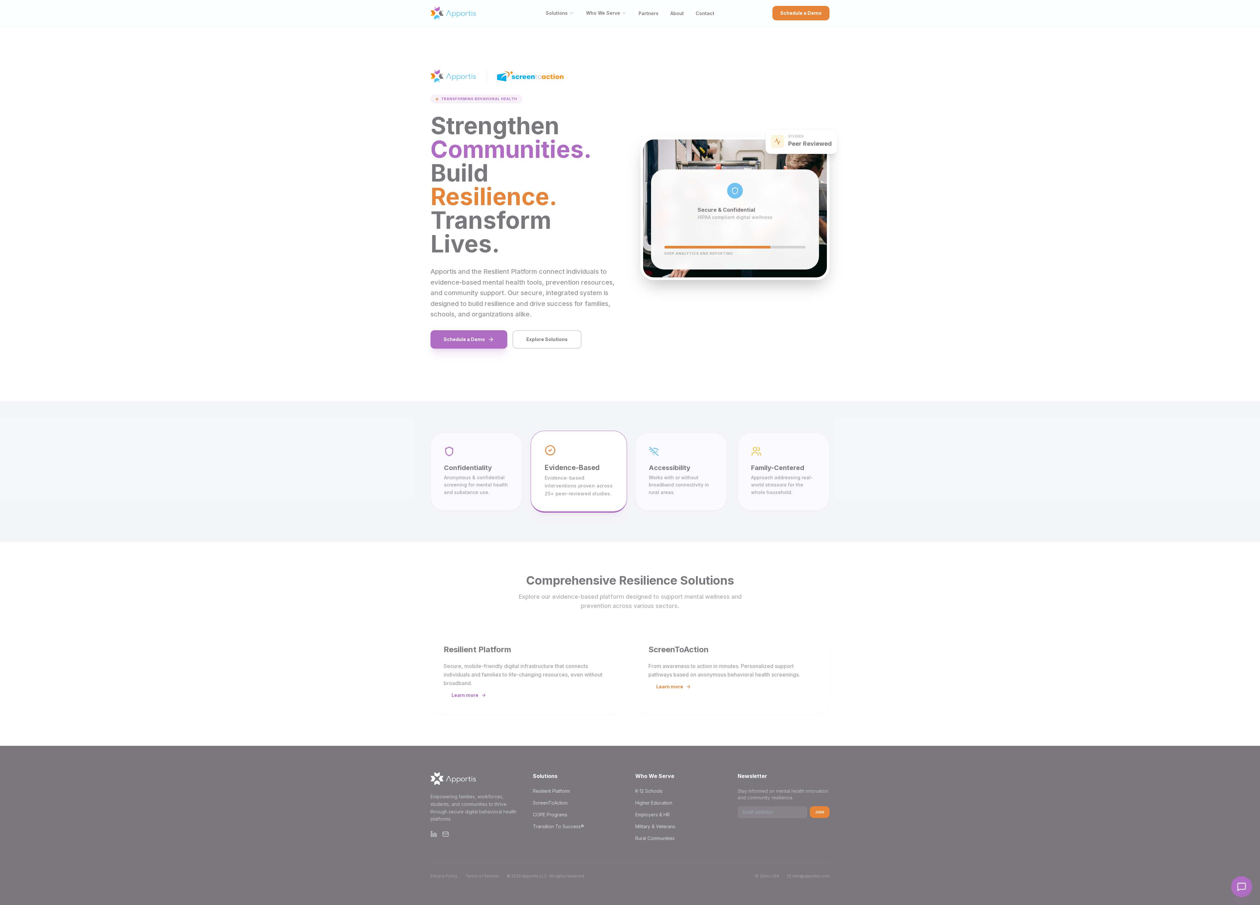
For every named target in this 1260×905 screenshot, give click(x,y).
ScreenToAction (550, 803)
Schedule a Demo (801, 13)
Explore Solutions (547, 339)
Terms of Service (482, 875)
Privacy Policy (443, 875)
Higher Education (653, 803)
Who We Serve (603, 13)
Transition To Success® (558, 826)
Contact (705, 13)
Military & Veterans (655, 826)
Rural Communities (655, 838)
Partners (649, 13)
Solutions (557, 13)
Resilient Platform (551, 791)
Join (819, 811)
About (677, 13)
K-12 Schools (648, 791)
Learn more (465, 695)
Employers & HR (652, 814)
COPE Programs (550, 814)
